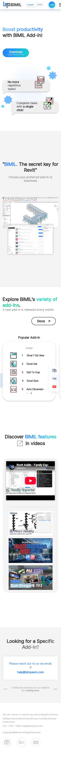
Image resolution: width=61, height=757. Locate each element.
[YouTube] (54, 386)
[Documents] (54, 370)
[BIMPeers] (54, 378)
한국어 (39, 5)
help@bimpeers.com (30, 672)
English (30, 5)
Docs (41, 321)
